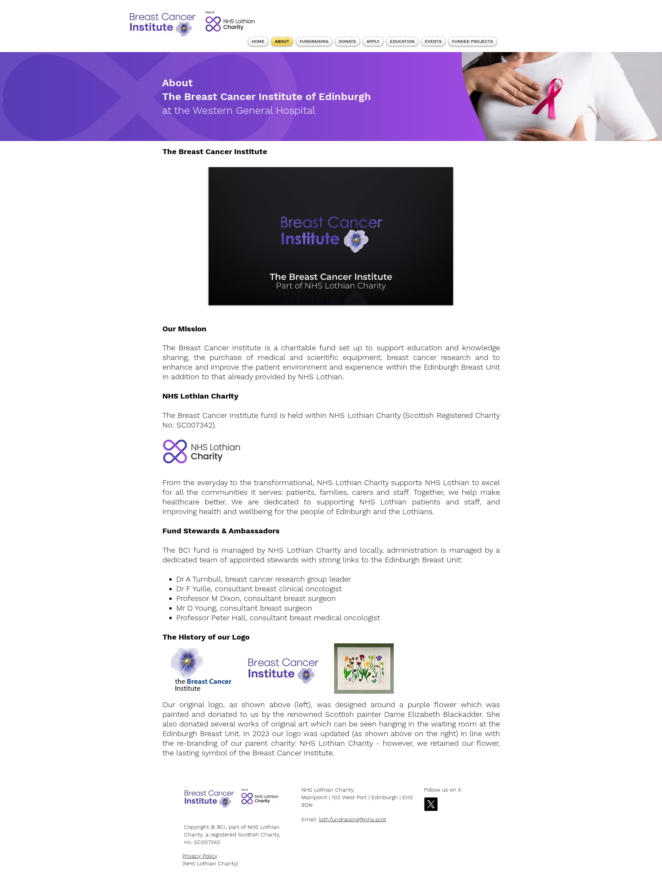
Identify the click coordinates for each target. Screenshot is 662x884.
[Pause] (217, 295)
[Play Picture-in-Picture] (432, 295)
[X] (431, 804)
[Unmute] (229, 295)
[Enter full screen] (443, 295)
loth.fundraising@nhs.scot (352, 819)
